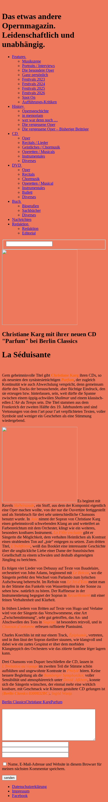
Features (19, 57)
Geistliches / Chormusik (41, 147)
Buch (17, 201)
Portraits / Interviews (38, 66)
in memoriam (32, 115)
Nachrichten (21, 219)
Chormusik (31, 179)
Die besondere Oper (38, 70)
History (18, 106)
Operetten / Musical (37, 183)
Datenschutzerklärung (29, 786)
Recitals (28, 174)
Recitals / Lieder (35, 142)
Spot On (28, 97)
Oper (26, 138)
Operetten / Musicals (38, 151)
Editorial (29, 233)
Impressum (20, 791)
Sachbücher (31, 210)
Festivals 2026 (33, 93)
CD (15, 133)
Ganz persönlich (35, 75)
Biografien (30, 206)
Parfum (56, 702)
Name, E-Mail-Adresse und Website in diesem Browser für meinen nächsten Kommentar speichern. (51, 766)
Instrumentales (33, 156)
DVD (17, 165)
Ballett (27, 192)
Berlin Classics (14, 702)
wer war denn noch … (40, 120)
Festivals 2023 (33, 79)
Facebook (20, 795)
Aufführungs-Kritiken (39, 102)
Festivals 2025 (33, 88)
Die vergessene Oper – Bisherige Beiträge (55, 129)
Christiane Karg (38, 702)
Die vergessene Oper (38, 124)
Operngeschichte (35, 111)
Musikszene (31, 61)
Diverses (29, 161)
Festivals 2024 (33, 84)
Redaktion (20, 224)
